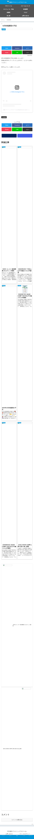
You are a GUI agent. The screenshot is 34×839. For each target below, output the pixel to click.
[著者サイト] (9, 135)
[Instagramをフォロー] (24, 135)
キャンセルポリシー (25, 834)
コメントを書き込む (17, 819)
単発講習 (4, 117)
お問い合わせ (9, 834)
